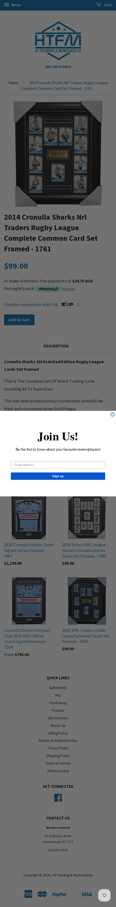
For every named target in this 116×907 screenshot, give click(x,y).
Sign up (58, 475)
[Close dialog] (112, 414)
